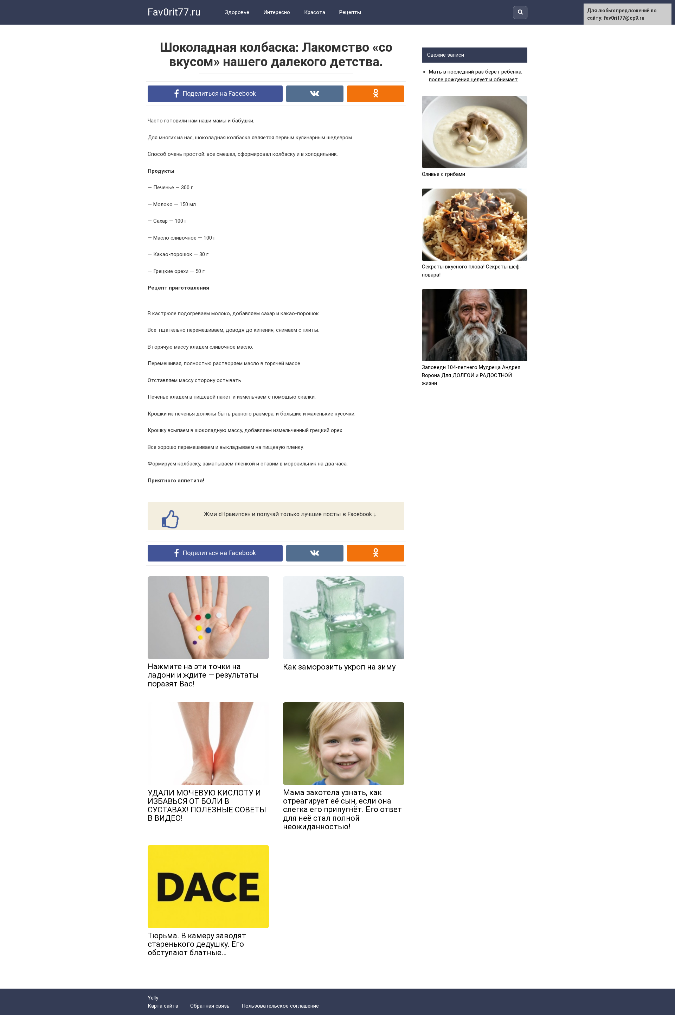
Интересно (276, 12)
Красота (314, 12)
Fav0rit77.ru (174, 12)
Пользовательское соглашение (280, 1006)
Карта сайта (163, 1006)
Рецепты (350, 12)
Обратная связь (210, 1006)
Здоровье (237, 12)
